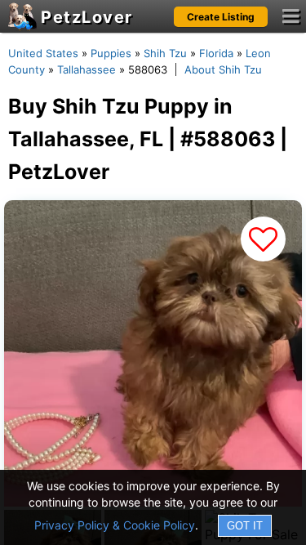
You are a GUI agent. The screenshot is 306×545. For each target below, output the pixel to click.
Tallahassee (86, 69)
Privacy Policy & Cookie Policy (114, 525)
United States (43, 53)
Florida (216, 53)
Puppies (111, 53)
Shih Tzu (165, 53)
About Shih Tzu (223, 69)
